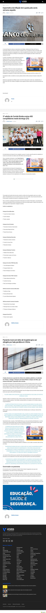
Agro (4, 547)
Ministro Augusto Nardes (21, 570)
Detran (4, 567)
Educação (5, 575)
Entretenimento (19, 547)
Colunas (4, 560)
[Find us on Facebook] (4, 541)
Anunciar (9, 604)
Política (31, 551)
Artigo (4, 553)
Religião (32, 556)
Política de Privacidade (16, 604)
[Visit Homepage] (23, 2)
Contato (23, 604)
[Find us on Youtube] (12, 541)
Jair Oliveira (19, 562)
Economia (11, 12)
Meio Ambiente (19, 569)
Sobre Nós (4, 604)
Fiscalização (19, 553)
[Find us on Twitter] (6, 541)
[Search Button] (42, 1)
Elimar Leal (5, 579)
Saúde (31, 557)
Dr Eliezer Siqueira (6, 570)
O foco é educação (20, 579)
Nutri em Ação (19, 578)
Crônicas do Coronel (7, 563)
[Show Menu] (3, 1)
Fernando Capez (20, 550)
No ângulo (19, 576)
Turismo (32, 575)
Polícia (7, 337)
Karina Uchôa (19, 566)
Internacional (19, 560)
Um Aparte (32, 576)
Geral (18, 556)
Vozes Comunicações (11, 606)
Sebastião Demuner (34, 560)
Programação (33, 554)
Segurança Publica (33, 563)
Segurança (32, 562)
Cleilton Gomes (9, 121)
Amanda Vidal (5, 550)
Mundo (18, 573)
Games (18, 554)
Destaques (5, 566)
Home (4, 113)
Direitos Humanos (6, 569)
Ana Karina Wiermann (7, 551)
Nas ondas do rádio (20, 575)
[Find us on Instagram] (9, 541)
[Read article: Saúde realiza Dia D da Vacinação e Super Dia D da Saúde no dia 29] (5, 591)
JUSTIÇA (18, 563)
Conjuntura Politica (6, 562)
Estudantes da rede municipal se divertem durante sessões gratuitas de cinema (22, 594)
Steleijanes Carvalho (34, 569)
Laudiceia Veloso (20, 567)
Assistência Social (6, 554)
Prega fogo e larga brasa (35, 553)
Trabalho (32, 573)
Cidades (7, 113)
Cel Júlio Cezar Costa (7, 556)
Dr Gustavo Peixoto (6, 572)
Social (31, 566)
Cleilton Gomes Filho (7, 559)
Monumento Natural (20, 572)
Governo (18, 559)
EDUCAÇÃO (5, 578)
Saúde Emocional (33, 559)
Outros (31, 547)
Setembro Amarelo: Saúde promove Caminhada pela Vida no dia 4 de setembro (22, 585)
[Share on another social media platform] (42, 44)
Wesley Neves (33, 578)
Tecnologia (32, 570)
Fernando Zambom (20, 551)
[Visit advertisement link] (34, 64)
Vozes (8, 12)
